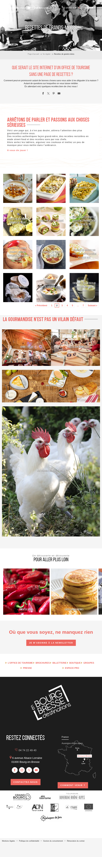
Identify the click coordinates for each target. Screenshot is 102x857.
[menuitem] (52, 8)
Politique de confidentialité (29, 841)
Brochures (43, 663)
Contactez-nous (25, 782)
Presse (27, 668)
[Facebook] (15, 770)
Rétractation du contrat (75, 841)
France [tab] (65, 737)
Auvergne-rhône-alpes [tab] (72, 743)
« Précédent (41, 305)
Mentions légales (8, 841)
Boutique (75, 663)
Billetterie (59, 663)
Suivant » (92, 305)
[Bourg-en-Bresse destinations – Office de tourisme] (51, 720)
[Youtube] (36, 770)
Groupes (88, 663)
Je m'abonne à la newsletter (51, 643)
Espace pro (72, 668)
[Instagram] (22, 770)
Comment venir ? (72, 785)
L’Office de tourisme (20, 663)
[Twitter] (29, 770)
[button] (83, 7)
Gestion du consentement (53, 841)
